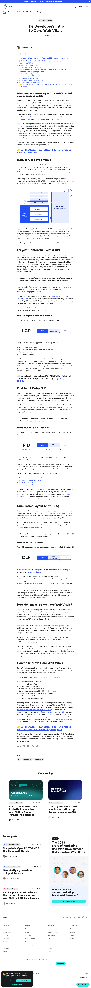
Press (49, 951)
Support (72, 932)
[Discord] (87, 918)
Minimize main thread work (28, 482)
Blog (4, 12)
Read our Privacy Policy (12, 977)
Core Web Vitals (36, 117)
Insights (32, 12)
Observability (6, 938)
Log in (80, 6)
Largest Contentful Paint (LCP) (29, 65)
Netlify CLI (6, 945)
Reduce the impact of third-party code (32, 478)
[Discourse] (83, 918)
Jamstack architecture (58, 366)
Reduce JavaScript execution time (31, 480)
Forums (72, 938)
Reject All (9, 980)
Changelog (40, 12)
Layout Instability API (35, 527)
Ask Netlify (84, 985)
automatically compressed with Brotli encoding (34, 710)
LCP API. (44, 310)
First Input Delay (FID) (26, 74)
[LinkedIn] (67, 918)
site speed (55, 167)
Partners (50, 945)
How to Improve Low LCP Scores (30, 67)
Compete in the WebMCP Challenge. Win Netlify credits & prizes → (43, 1)
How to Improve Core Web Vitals (29, 82)
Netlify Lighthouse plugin (33, 637)
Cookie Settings (35, 973)
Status (27, 932)
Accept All (24, 980)
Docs (26, 929)
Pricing (5, 951)
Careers (50, 948)
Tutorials (25, 12)
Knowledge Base (30, 938)
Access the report (69, 901)
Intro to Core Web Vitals (26, 63)
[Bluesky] (71, 918)
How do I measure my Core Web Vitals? (31, 80)
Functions (5, 935)
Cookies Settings (17, 984)
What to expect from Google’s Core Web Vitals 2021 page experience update (44, 58)
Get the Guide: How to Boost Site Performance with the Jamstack (42, 61)
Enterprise (6, 948)
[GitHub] (63, 918)
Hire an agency (29, 945)
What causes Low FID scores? (30, 76)
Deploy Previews (7, 932)
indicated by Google (34, 572)
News (10, 12)
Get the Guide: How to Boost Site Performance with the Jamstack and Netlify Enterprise (44, 728)
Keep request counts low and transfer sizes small (36, 485)
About (49, 929)
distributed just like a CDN (56, 712)
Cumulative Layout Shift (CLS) (28, 78)
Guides (27, 942)
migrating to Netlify (37, 72)
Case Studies (17, 12)
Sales (71, 929)
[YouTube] (79, 918)
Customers (51, 942)
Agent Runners (7, 929)
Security (5, 942)
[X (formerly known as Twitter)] (75, 918)
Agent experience (53, 932)
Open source (51, 935)
